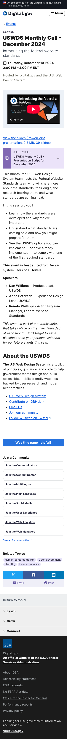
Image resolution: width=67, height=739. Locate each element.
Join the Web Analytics (20, 522)
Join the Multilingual (18, 484)
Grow (11, 621)
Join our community (23, 412)
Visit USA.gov (13, 731)
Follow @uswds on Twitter (28, 418)
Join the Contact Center (20, 474)
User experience (29, 564)
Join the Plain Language (20, 493)
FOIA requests (13, 685)
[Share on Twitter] (13, 575)
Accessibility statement (19, 679)
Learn (11, 611)
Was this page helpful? (33, 442)
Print (50, 582)
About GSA (11, 672)
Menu (59, 13)
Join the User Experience (21, 512)
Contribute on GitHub (25, 401)
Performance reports (18, 704)
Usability (10, 564)
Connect (13, 631)
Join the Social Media (18, 503)
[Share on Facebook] (33, 575)
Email (20, 582)
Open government (50, 559)
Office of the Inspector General (25, 698)
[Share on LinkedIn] (54, 575)
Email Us (15, 407)
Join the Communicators (21, 465)
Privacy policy (13, 711)
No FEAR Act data (15, 691)
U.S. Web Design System (27, 396)
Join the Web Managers (20, 531)
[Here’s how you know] (33, 4)
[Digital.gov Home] (26, 13)
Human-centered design (19, 559)
